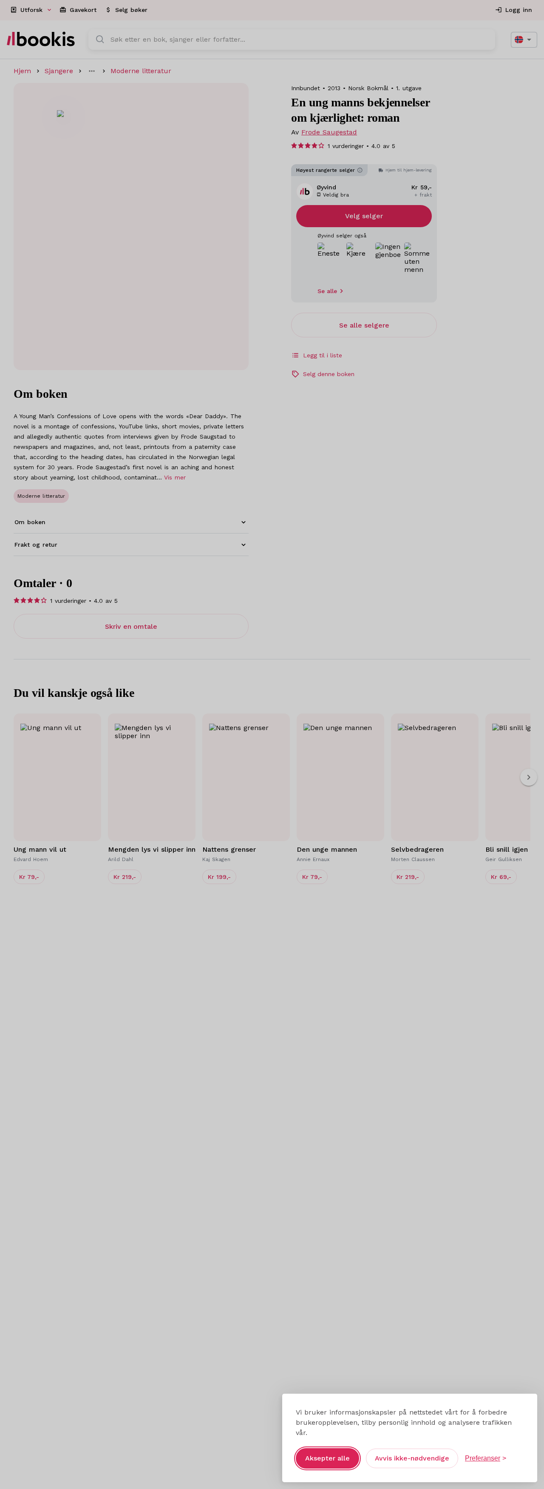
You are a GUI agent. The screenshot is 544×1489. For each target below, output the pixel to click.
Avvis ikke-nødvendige (412, 1458)
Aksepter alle (327, 1458)
